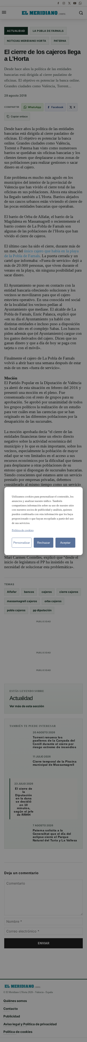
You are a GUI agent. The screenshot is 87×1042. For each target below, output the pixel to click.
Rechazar (43, 542)
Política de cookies (23, 530)
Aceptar (65, 542)
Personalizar (21, 542)
